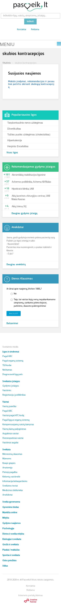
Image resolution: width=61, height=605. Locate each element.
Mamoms (6, 459)
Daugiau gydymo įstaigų (24, 213)
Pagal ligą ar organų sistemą (15, 420)
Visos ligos (12, 153)
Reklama (35, 29)
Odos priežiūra (9, 560)
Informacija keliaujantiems (14, 481)
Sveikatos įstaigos (11, 381)
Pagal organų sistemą (12, 361)
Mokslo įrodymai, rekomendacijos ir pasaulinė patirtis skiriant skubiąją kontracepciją (31, 84)
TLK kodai (6, 365)
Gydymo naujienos (11, 523)
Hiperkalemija (14, 140)
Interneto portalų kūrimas (30, 595)
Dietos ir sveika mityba (13, 534)
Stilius (5, 566)
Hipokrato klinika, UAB (23, 189)
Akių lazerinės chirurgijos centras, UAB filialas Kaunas (31, 198)
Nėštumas (7, 370)
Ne (15, 294)
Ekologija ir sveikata (11, 539)
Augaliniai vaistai (10, 433)
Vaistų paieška (9, 406)
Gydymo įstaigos (10, 386)
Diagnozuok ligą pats (12, 374)
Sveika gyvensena (11, 502)
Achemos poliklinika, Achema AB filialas (31, 182)
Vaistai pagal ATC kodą (13, 415)
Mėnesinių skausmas (12, 454)
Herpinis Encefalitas (17, 146)
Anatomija (7, 468)
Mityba (5, 518)
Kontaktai (21, 29)
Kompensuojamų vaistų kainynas (18, 424)
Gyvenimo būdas (10, 507)
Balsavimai (12, 323)
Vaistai (5, 402)
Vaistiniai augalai (10, 442)
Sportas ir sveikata (11, 555)
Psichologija (8, 528)
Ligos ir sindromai (10, 352)
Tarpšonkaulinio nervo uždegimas (25, 122)
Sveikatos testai (10, 486)
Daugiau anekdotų (16, 264)
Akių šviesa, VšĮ (19, 206)
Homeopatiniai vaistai (12, 438)
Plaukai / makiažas (11, 550)
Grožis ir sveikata (10, 544)
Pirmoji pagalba (9, 472)
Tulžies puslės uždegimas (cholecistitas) (28, 134)
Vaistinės (6, 390)
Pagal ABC (7, 356)
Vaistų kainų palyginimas (14, 429)
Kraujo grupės (8, 463)
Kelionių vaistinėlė (11, 477)
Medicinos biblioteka (12, 490)
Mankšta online (9, 512)
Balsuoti (13, 313)
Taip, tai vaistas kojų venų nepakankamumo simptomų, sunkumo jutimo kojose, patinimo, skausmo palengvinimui (34, 302)
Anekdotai (7, 495)
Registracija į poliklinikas (14, 395)
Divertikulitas (14, 128)
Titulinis (6, 62)
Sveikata (6, 449)
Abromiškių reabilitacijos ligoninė (29, 175)
